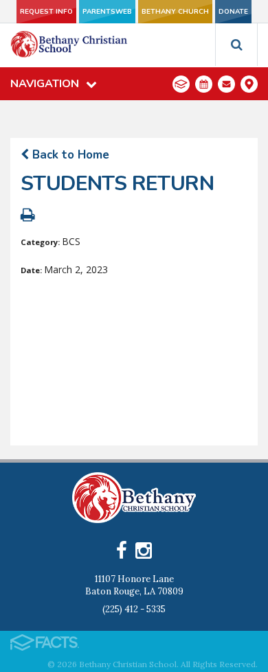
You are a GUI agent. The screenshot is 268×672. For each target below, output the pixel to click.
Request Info (46, 11)
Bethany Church (175, 11)
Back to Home (69, 155)
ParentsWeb (107, 11)
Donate (233, 11)
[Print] (28, 216)
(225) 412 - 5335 (134, 609)
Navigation (44, 83)
